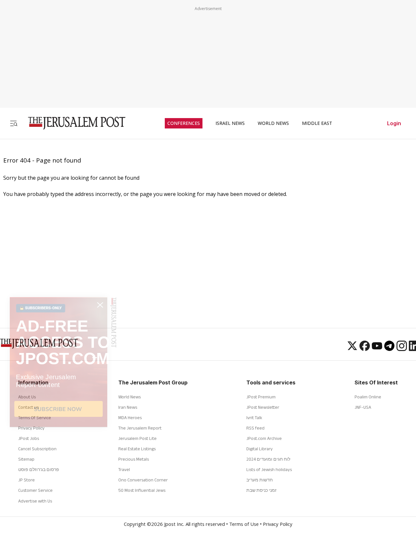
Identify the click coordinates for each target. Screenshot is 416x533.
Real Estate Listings (137, 448)
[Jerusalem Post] (72, 123)
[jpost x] (352, 349)
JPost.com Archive (264, 438)
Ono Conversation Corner (143, 479)
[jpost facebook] (364, 349)
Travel (124, 469)
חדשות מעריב (259, 479)
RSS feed (255, 427)
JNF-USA (363, 407)
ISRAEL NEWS (230, 123)
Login (394, 123)
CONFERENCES (183, 123)
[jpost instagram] (401, 349)
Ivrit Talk (254, 417)
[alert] (58, 447)
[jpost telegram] (389, 349)
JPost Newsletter (262, 407)
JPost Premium (261, 396)
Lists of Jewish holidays (269, 469)
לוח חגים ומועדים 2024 (268, 459)
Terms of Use (244, 525)
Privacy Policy (277, 525)
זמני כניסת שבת (261, 490)
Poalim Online (368, 396)
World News (129, 396)
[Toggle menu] (14, 123)
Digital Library (259, 448)
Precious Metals (133, 459)
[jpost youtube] (377, 349)
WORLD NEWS (273, 123)
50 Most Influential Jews (141, 490)
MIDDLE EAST (317, 123)
